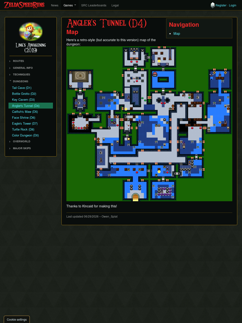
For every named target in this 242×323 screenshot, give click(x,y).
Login (232, 5)
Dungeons (20, 81)
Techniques (21, 74)
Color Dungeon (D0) (25, 135)
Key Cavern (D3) (23, 99)
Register (221, 5)
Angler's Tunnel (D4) (25, 105)
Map (176, 33)
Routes (18, 61)
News (54, 5)
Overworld (21, 141)
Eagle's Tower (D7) (25, 123)
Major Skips (22, 148)
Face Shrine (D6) (23, 117)
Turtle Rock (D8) (23, 129)
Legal (115, 5)
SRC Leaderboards (93, 5)
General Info (23, 68)
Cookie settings (17, 319)
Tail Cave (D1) (21, 87)
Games (68, 5)
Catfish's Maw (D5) (25, 111)
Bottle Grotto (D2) (24, 93)
